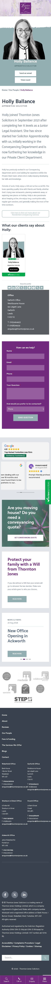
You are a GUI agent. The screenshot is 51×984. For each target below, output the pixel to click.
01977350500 (8, 818)
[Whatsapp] (25, 287)
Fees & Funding (8, 739)
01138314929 (14, 325)
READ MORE (17, 599)
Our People (14, 90)
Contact (5, 757)
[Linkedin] (13, 287)
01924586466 (34, 815)
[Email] (9, 287)
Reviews (5, 727)
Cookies (29, 946)
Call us (19, 981)
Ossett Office (32, 801)
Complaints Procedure (24, 943)
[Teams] (33, 287)
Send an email (25, 73)
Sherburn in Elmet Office (12, 801)
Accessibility (7, 943)
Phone (10, 373)
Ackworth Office (8, 835)
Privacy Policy (19, 946)
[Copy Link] (37, 287)
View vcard (25, 80)
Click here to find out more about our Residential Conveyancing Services (25, 213)
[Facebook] (17, 287)
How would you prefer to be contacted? (24, 404)
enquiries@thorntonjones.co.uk (21, 329)
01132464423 (15, 322)
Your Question (14, 385)
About (4, 721)
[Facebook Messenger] (29, 287)
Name (10, 351)
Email (9, 362)
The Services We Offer (12, 745)
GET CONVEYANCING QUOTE (25, 537)
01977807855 (8, 850)
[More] (41, 287)
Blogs (4, 751)
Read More (17, 653)
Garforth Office (33, 764)
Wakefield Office (9, 764)
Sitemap (38, 946)
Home (4, 90)
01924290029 (8, 781)
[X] (21, 287)
